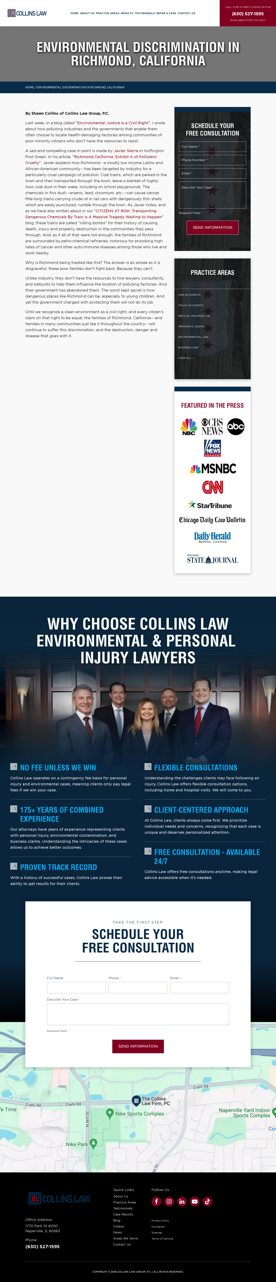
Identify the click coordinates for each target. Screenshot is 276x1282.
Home (74, 13)
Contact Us (186, 13)
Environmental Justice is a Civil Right (112, 123)
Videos (118, 1226)
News (117, 1232)
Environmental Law (193, 336)
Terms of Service (162, 1238)
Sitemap (157, 1232)
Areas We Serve (125, 1238)
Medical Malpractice (194, 315)
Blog (117, 1220)
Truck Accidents (191, 305)
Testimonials (145, 13)
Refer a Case (166, 13)
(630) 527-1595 (42, 1246)
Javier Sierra (126, 151)
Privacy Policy (160, 1220)
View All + (186, 357)
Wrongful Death (191, 326)
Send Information (212, 227)
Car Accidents (189, 294)
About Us (87, 13)
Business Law (188, 347)
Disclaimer (158, 1226)
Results (127, 13)
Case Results (123, 1214)
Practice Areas (107, 13)
